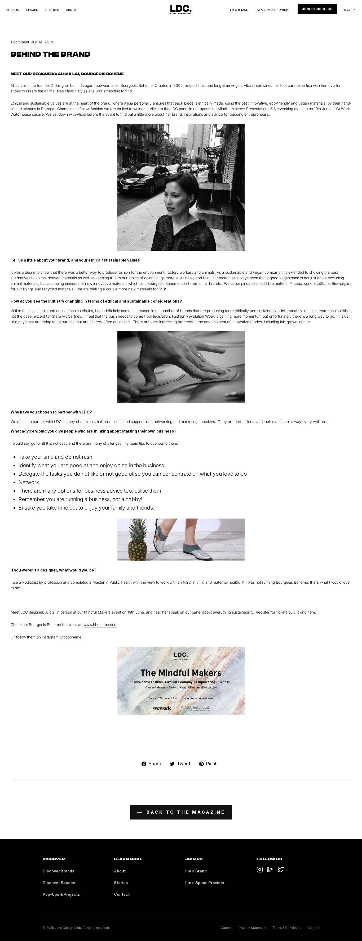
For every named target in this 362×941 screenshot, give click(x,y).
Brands (12, 9)
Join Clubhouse (317, 9)
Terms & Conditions (287, 928)
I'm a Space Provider (273, 9)
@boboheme (70, 637)
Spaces (32, 9)
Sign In (350, 9)
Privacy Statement (252, 928)
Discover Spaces (59, 882)
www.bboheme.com (100, 624)
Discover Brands (58, 871)
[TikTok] (260, 869)
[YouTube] (270, 869)
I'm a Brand (239, 9)
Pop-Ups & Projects (61, 894)
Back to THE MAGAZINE (184, 812)
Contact (122, 894)
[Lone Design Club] (181, 9)
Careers (226, 928)
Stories (52, 9)
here (311, 612)
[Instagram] (281, 869)
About (71, 9)
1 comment (20, 42)
